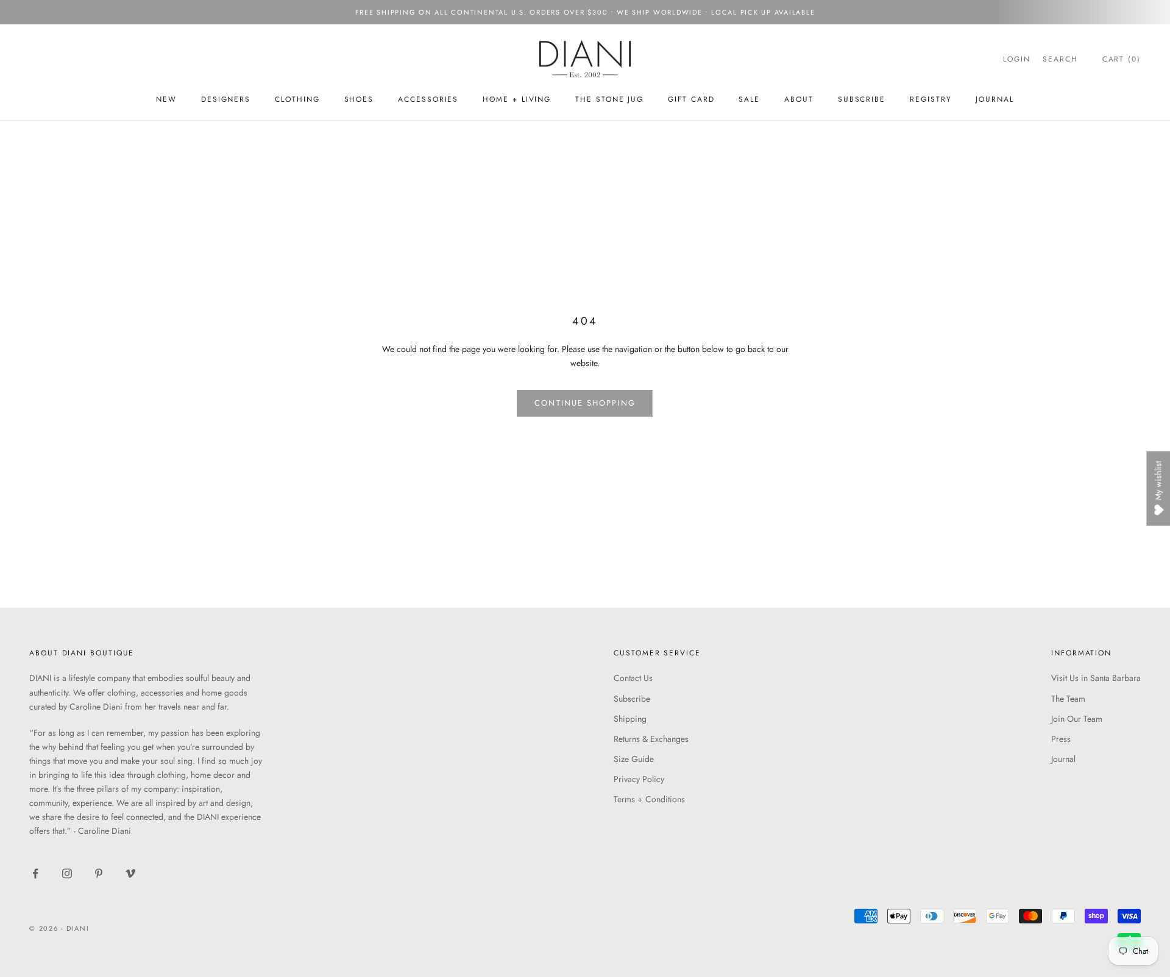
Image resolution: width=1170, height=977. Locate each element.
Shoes (359, 99)
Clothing (297, 99)
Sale (749, 99)
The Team (1068, 699)
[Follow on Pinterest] (99, 873)
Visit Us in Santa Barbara (1096, 678)
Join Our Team (1076, 719)
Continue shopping (584, 403)
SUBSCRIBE (861, 99)
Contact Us (633, 678)
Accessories (428, 99)
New (166, 99)
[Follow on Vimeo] (130, 873)
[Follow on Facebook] (35, 873)
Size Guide (634, 759)
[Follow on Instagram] (67, 873)
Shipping (630, 719)
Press (1061, 739)
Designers (225, 99)
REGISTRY (930, 99)
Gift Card (691, 99)
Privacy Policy (639, 779)
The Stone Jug (609, 99)
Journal (994, 99)
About (799, 99)
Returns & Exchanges (651, 739)
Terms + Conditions (649, 799)
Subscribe (632, 699)
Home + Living (517, 99)
